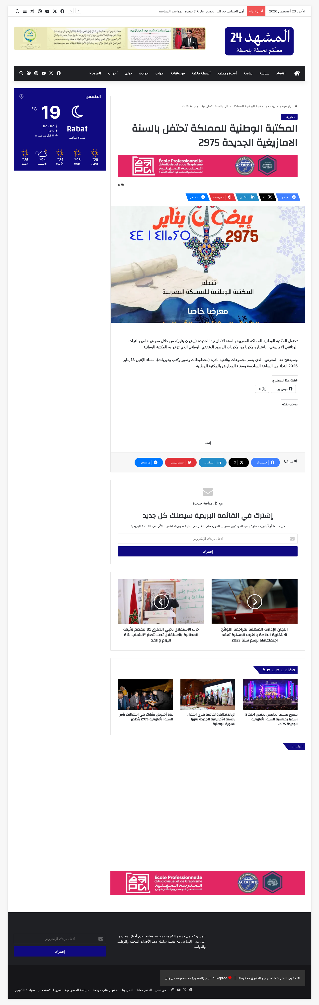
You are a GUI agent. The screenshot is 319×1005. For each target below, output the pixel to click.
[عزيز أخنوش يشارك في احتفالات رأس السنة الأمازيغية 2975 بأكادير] (145, 694)
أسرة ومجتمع (227, 73)
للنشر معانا (144, 990)
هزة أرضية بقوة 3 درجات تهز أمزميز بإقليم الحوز (211, 11)
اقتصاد (281, 73)
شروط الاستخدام (50, 990)
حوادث (144, 73)
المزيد (96, 73)
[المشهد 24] (259, 41)
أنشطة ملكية (201, 73)
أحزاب (113, 73)
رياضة (248, 73)
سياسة (264, 73)
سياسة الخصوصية (77, 990)
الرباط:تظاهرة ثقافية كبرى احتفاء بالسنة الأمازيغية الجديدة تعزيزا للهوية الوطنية (211, 719)
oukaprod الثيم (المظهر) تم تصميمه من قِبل (196, 978)
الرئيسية (288, 106)
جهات (159, 73)
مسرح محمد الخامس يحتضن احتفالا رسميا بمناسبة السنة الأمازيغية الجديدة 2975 (271, 719)
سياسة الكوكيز (25, 990)
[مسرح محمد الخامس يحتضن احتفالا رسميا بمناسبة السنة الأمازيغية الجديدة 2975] (270, 694)
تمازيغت (273, 106)
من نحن (160, 990)
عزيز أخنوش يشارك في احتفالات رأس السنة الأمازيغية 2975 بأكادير (146, 717)
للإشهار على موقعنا (106, 990)
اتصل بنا (127, 990)
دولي (128, 73)
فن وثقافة (177, 73)
